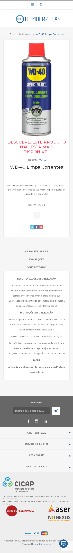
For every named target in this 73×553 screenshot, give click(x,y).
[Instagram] (36, 421)
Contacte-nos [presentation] (36, 267)
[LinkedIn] (44, 421)
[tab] (36, 251)
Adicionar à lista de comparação (36, 215)
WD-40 (42, 160)
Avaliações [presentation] (36, 259)
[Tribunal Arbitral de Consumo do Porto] (18, 484)
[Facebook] (28, 421)
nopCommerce (43, 544)
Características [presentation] (36, 251)
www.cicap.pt (19, 501)
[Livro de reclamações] (20, 510)
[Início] (10, 34)
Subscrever (56, 411)
